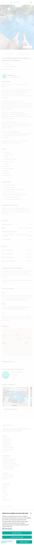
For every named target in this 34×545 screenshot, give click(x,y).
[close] (31, 513)
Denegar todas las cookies (17, 537)
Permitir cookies (17, 533)
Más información (7, 528)
